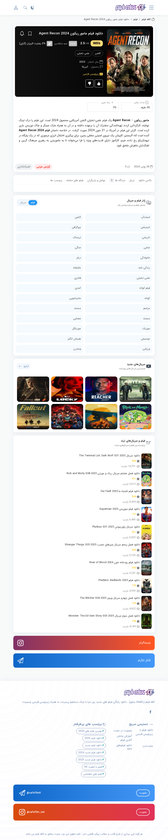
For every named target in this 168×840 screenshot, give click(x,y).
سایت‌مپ (148, 746)
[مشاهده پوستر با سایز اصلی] (128, 61)
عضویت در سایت (122, 731)
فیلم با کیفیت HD (93, 767)
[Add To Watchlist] (30, 33)
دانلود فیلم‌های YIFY (124, 747)
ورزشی (146, 349)
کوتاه (147, 298)
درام (79, 258)
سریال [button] (23, 202)
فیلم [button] (33, 202)
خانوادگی (145, 258)
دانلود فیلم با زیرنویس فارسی (144, 732)
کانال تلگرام (144, 660)
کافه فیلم (146, 19)
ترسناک (77, 237)
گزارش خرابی (43, 167)
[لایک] (99, 83)
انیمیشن (145, 227)
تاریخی (146, 237)
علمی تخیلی (83, 53)
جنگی (78, 247)
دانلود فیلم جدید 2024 (90, 752)
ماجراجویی (75, 298)
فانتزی (77, 278)
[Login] (15, 7)
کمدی (78, 288)
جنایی (147, 247)
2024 (82, 62)
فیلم (135, 19)
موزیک (146, 328)
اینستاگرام (145, 642)
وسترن (77, 349)
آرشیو (26, 366)
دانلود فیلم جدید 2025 (90, 760)
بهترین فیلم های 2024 (90, 731)
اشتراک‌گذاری (23, 167)
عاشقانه (77, 268)
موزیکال (76, 328)
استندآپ (145, 217)
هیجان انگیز (74, 339)
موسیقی (145, 339)
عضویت (143, 793)
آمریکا (85, 67)
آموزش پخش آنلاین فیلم (124, 738)
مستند (77, 308)
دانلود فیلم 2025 (93, 738)
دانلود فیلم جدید (93, 745)
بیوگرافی (76, 227)
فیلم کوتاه (145, 288)
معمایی (77, 318)
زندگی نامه (144, 268)
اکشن (98, 53)
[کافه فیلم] (130, 7)
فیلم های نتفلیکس (92, 774)
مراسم (146, 308)
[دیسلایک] (89, 83)
